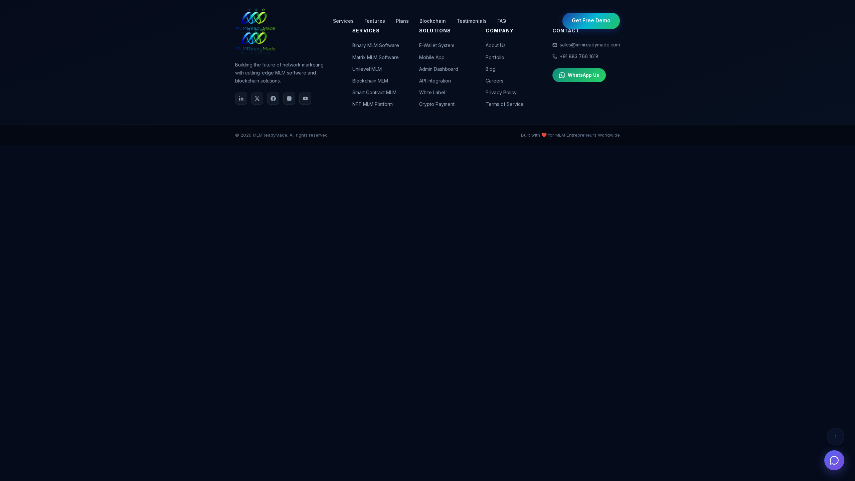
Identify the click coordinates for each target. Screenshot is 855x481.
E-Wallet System (436, 45)
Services (343, 21)
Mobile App (432, 57)
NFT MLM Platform (372, 104)
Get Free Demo (591, 20)
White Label (432, 92)
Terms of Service (505, 104)
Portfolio (495, 57)
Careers (494, 81)
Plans (402, 21)
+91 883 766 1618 (579, 56)
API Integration (435, 81)
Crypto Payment (437, 104)
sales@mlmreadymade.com (590, 44)
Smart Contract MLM (374, 92)
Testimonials (472, 21)
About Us (496, 45)
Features (374, 21)
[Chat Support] (834, 460)
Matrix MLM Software (375, 57)
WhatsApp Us (583, 75)
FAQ (501, 21)
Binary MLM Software (375, 45)
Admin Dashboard (438, 69)
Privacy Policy (501, 92)
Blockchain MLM (370, 81)
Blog (491, 69)
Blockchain (432, 21)
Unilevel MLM (367, 69)
